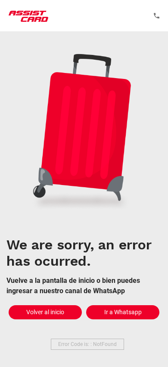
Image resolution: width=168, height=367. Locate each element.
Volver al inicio (45, 312)
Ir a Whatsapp (123, 312)
